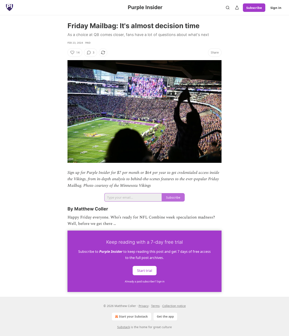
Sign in (275, 8)
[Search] (227, 7)
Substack (123, 327)
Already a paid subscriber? (144, 281)
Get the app (165, 316)
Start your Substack (133, 316)
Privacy (144, 306)
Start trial (144, 270)
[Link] (61, 208)
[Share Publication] (237, 7)
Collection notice (174, 306)
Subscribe (254, 8)
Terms (155, 306)
